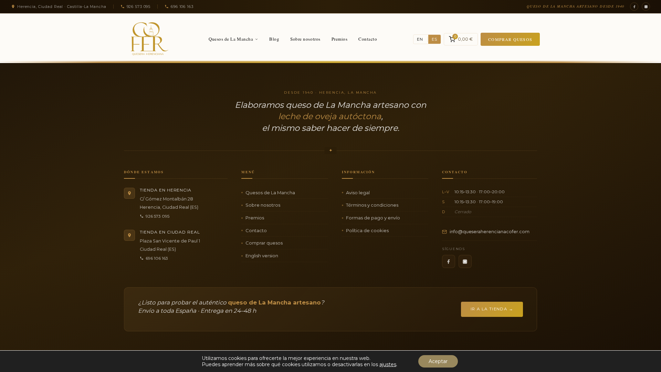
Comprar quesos (510, 39)
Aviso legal (358, 192)
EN (420, 39)
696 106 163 (157, 258)
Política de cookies (367, 230)
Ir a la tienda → (492, 309)
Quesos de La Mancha (231, 39)
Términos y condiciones (372, 205)
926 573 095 (157, 216)
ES (434, 39)
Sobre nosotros (305, 39)
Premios (340, 39)
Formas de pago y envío (373, 217)
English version (261, 255)
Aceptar (438, 361)
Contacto (367, 39)
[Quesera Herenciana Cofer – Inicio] (147, 39)
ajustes (387, 364)
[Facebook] (634, 6)
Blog (274, 39)
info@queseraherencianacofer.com (489, 231)
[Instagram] (646, 6)
